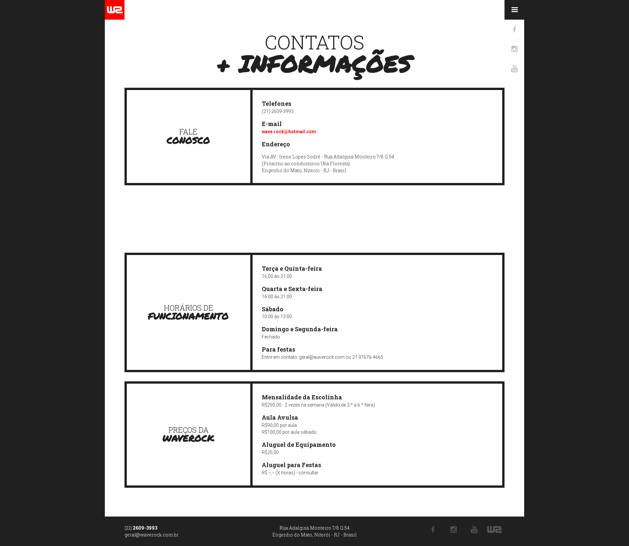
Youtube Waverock (514, 69)
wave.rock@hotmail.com (289, 131)
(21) (140, 528)
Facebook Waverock (514, 29)
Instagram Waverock (514, 49)
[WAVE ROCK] (114, 10)
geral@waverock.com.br (151, 535)
